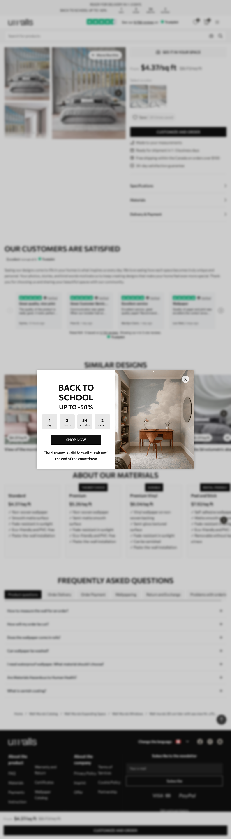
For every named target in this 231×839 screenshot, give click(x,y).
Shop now (76, 439)
